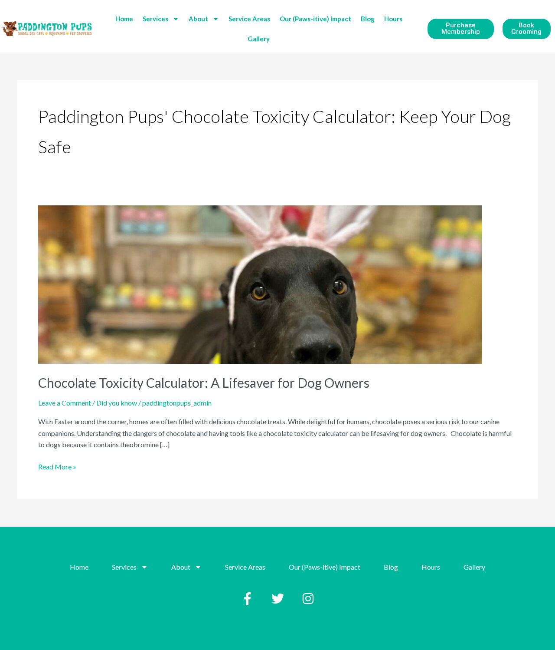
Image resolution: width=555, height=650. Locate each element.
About (198, 19)
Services (155, 19)
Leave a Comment (64, 403)
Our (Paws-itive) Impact (315, 19)
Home (124, 19)
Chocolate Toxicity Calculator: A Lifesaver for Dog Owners (203, 382)
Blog (368, 19)
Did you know (116, 403)
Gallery (259, 39)
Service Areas (249, 19)
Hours (393, 19)
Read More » (57, 466)
